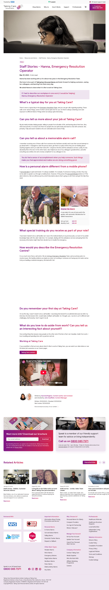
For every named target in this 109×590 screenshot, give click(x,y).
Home (21, 58)
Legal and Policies (94, 551)
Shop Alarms (37, 7)
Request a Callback (50, 541)
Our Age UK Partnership (74, 525)
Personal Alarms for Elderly (75, 519)
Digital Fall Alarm (68, 209)
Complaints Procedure (95, 546)
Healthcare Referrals (95, 519)
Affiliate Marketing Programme (72, 562)
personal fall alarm (73, 174)
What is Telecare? (72, 528)
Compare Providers (73, 522)
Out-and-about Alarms (51, 533)
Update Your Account (73, 539)
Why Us (46, 7)
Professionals (77, 7)
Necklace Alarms (50, 561)
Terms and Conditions (95, 554)
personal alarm (25, 172)
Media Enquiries (71, 555)
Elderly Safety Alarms (51, 567)
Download (45, 439)
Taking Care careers (28, 352)
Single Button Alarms (51, 558)
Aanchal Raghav (46, 396)
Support (66, 7)
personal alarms (63, 447)
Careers (69, 566)
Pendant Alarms (49, 550)
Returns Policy (93, 540)
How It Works (56, 7)
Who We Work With (73, 558)
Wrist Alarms (48, 553)
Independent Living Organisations (94, 530)
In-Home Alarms (49, 530)
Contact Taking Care (73, 553)
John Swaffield (49, 398)
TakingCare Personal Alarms (46, 82)
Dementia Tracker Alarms (52, 538)
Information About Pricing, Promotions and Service (52, 520)
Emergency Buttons (51, 555)
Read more (7, 501)
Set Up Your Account (73, 537)
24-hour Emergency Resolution (56, 256)
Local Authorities (94, 527)
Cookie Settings (93, 560)
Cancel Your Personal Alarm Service (73, 543)
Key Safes (48, 570)
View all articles (89, 462)
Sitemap (91, 557)
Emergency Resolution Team (48, 108)
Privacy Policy (18, 447)
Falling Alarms (49, 535)
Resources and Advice (31, 58)
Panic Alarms (48, 564)
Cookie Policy (93, 543)
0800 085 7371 (79, 441)
